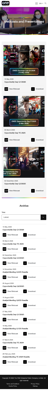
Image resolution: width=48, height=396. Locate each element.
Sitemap (35, 386)
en (40, 3)
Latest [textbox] (6, 217)
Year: (4, 212)
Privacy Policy (35, 384)
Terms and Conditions (12, 384)
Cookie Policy (13, 386)
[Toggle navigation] (36, 3)
